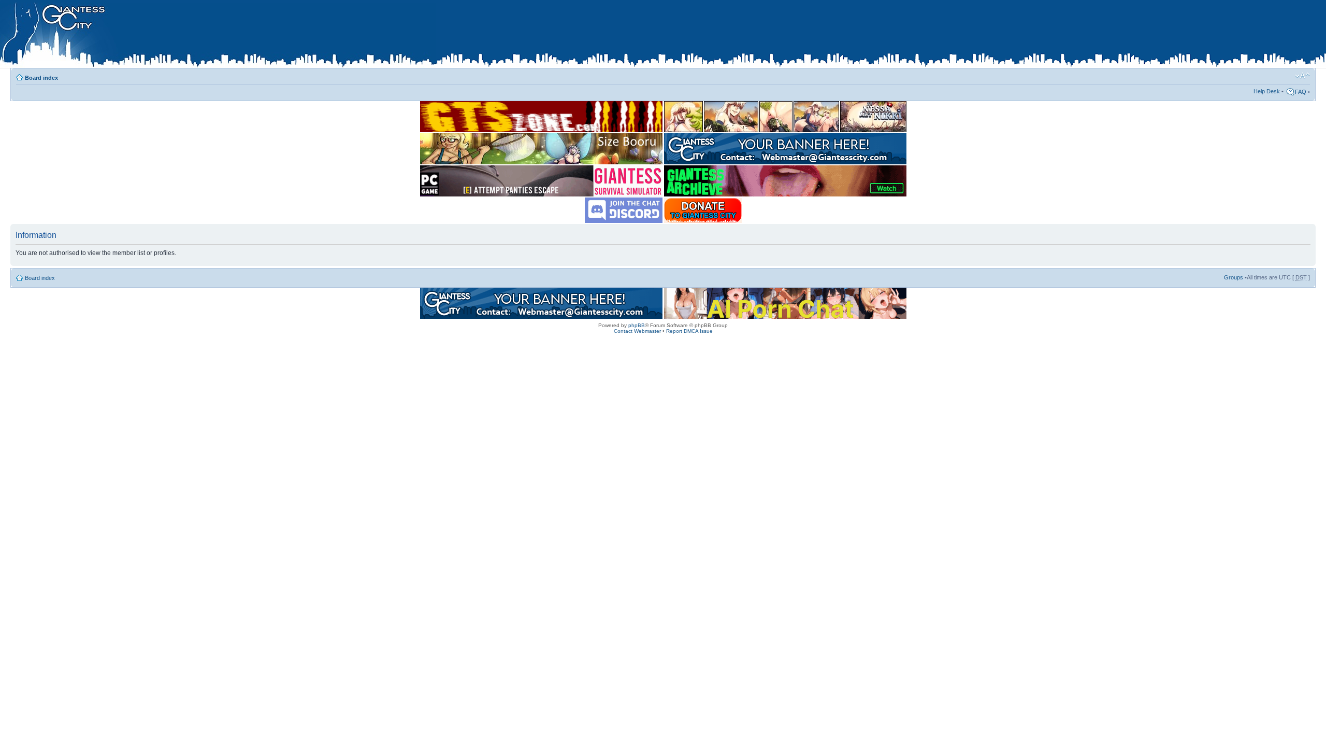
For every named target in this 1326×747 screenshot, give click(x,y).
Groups (1233, 277)
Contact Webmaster (637, 331)
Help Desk (1266, 91)
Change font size (1302, 75)
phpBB (636, 325)
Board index (41, 78)
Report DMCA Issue (689, 331)
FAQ (1300, 92)
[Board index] (218, 36)
